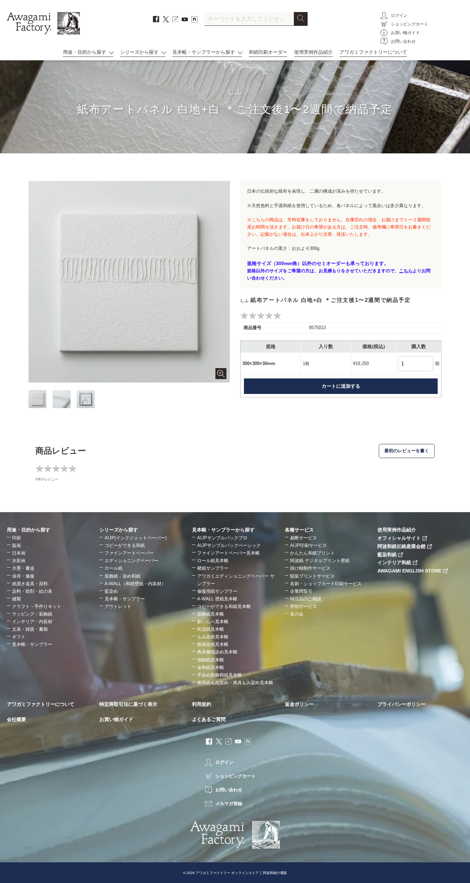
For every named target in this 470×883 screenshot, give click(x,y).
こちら (406, 270)
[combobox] (249, 19)
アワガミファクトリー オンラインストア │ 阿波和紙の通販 (241, 873)
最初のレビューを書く (406, 450)
